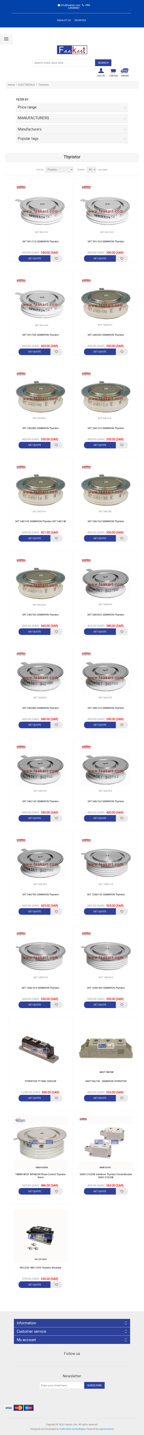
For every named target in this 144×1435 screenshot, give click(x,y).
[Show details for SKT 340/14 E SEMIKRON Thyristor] (40, 769)
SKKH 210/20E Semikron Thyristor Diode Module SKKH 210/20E (106, 1176)
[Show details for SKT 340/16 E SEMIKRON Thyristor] (106, 769)
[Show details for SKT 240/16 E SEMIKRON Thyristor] (106, 490)
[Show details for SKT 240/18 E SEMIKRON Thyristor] (40, 583)
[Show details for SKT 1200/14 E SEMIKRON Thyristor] (106, 863)
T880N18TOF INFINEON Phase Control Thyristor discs (40, 1176)
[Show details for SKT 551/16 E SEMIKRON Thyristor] (106, 210)
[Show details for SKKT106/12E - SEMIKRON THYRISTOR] (106, 1049)
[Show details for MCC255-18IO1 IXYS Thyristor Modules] (40, 1236)
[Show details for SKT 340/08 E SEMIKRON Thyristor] (40, 676)
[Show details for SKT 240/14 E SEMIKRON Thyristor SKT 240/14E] (40, 490)
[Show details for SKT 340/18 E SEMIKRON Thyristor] (40, 863)
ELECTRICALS (26, 84)
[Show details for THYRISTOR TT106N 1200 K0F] (40, 1049)
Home (11, 84)
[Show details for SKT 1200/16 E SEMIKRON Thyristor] (40, 956)
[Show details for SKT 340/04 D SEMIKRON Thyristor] (106, 583)
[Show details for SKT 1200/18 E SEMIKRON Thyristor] (106, 956)
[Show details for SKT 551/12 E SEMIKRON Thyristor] (40, 210)
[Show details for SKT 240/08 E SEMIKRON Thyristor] (40, 396)
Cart (113, 75)
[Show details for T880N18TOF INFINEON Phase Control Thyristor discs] (40, 1143)
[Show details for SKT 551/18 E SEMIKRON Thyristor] (40, 303)
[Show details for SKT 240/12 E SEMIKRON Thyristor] (106, 396)
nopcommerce (106, 1429)
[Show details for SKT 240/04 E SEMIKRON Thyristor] (106, 303)
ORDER (125, 75)
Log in (101, 75)
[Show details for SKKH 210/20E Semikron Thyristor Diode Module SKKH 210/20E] (106, 1143)
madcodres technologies (72, 1429)
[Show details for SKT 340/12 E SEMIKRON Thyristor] (106, 676)
